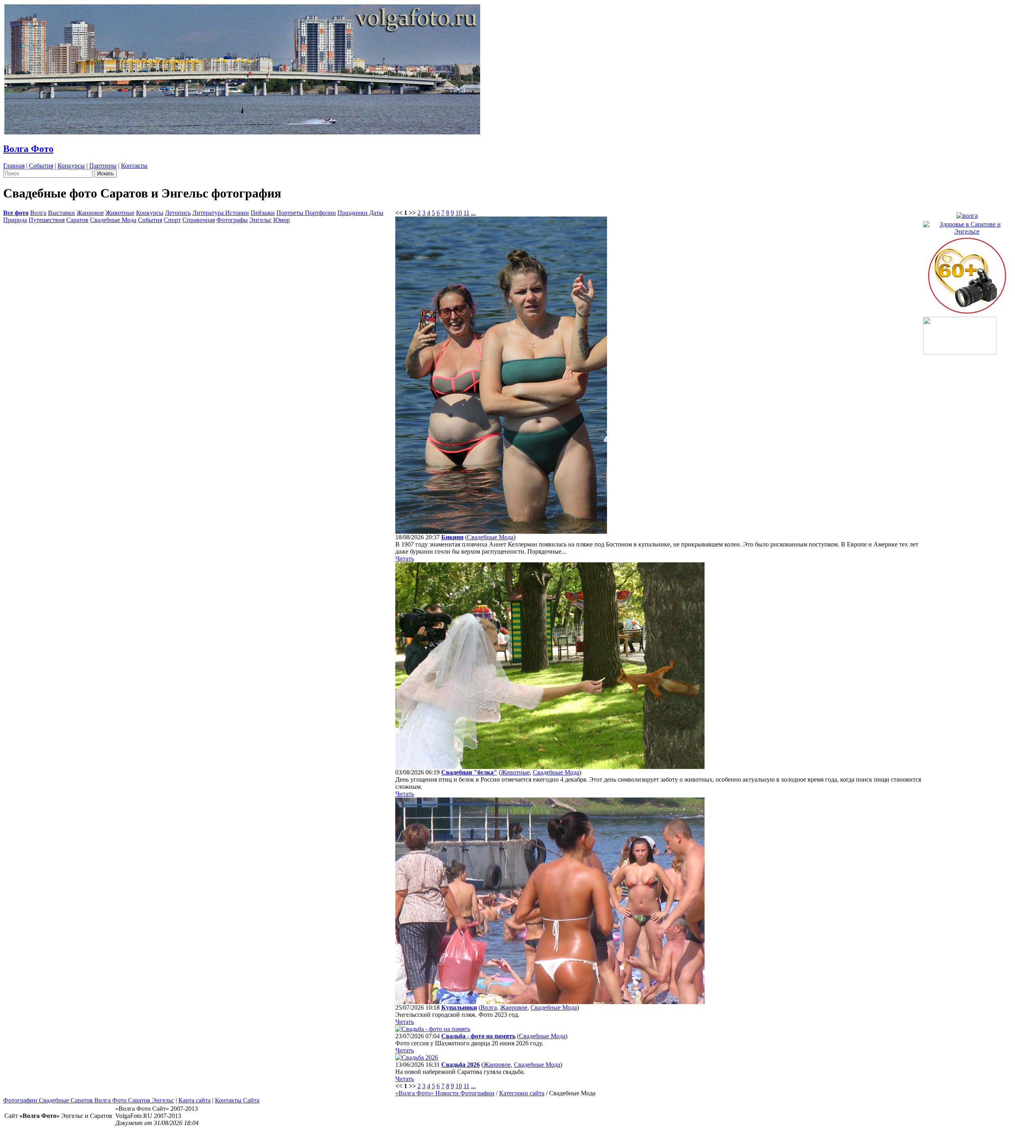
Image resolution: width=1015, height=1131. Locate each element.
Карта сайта (194, 1100)
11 (466, 212)
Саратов (77, 220)
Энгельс (260, 220)
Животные (119, 212)
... (473, 212)
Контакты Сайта (237, 1100)
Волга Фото (28, 149)
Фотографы (232, 220)
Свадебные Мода (113, 220)
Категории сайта (521, 1093)
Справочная (198, 220)
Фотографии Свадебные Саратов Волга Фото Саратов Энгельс (88, 1100)
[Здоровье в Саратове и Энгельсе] (967, 225)
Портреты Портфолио (306, 212)
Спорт (172, 220)
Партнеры (103, 165)
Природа (15, 220)
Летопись (178, 212)
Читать (404, 558)
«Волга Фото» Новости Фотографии (444, 1093)
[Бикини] (501, 531)
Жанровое (90, 212)
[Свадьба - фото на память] (432, 1029)
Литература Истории (220, 212)
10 (459, 212)
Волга (38, 212)
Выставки (61, 212)
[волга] (967, 213)
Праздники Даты (360, 212)
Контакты (134, 165)
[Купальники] (550, 1002)
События (41, 165)
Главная (14, 165)
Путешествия (47, 220)
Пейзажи (263, 212)
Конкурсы (71, 165)
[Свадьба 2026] (416, 1057)
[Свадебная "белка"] (550, 766)
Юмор (281, 220)
